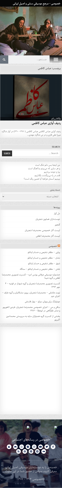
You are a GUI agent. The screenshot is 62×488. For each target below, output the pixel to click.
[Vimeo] (37, 451)
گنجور (57, 225)
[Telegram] (28, 446)
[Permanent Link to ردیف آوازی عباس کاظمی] (31, 97)
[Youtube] (40, 446)
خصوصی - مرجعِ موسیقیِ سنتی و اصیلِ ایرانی (36, 3)
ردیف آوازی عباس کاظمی (46, 123)
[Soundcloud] (43, 451)
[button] (56, 59)
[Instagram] (34, 446)
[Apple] (9, 446)
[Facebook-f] (53, 446)
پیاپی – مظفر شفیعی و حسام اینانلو (44, 252)
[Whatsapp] (21, 446)
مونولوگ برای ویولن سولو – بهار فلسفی (42, 302)
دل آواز (57, 213)
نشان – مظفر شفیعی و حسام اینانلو (44, 258)
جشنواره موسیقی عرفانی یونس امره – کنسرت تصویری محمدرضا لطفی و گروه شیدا (31, 276)
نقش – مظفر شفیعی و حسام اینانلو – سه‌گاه (40, 269)
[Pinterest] (31, 451)
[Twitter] (46, 446)
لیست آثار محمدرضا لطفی (48, 236)
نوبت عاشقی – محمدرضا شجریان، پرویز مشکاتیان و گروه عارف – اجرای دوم (31, 294)
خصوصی (53, 246)
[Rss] (18, 451)
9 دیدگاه (54, 119)
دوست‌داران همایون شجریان (48, 219)
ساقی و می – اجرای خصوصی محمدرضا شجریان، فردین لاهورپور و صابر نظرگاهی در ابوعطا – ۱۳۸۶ (31, 309)
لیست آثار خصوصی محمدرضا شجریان (42, 230)
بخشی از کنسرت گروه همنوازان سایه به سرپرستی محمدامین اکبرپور (33, 318)
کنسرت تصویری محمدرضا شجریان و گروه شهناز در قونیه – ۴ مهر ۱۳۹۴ (32, 285)
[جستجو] (4, 59)
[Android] (15, 446)
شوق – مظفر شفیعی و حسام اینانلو (44, 263)
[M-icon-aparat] (24, 451)
